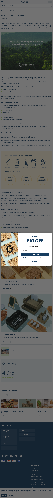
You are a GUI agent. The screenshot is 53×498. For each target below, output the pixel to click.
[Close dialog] (50, 234)
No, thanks (34, 261)
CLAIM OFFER (35, 254)
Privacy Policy (30, 258)
